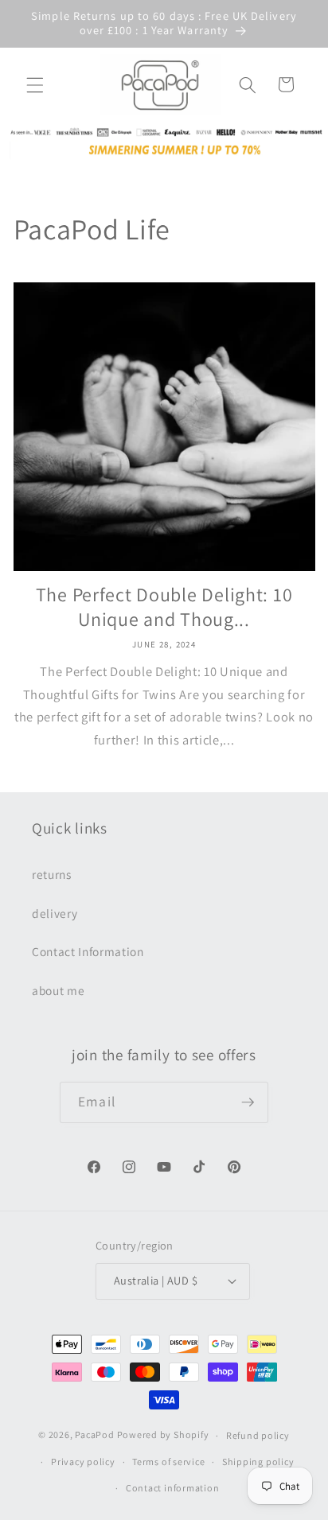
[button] (35, 84)
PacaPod (94, 1435)
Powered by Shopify (163, 1435)
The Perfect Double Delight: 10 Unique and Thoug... (164, 606)
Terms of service (168, 1462)
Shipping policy (258, 1462)
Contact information (173, 1488)
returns (52, 874)
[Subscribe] (247, 1102)
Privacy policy (83, 1462)
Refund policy (258, 1435)
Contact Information (88, 951)
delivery (54, 913)
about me (58, 990)
